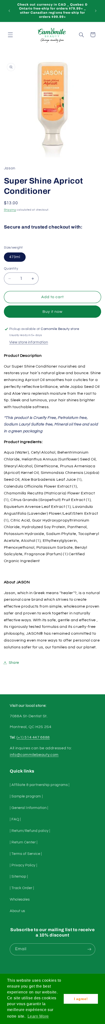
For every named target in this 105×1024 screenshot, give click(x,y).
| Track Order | (22, 888)
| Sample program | (26, 796)
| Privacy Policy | (23, 865)
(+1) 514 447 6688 (33, 737)
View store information (28, 342)
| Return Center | (24, 842)
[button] (10, 34)
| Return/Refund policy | (30, 831)
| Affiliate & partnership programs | (40, 785)
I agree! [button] (81, 999)
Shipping (10, 209)
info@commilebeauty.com (34, 755)
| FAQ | (15, 819)
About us (17, 911)
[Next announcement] (95, 10)
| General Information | (29, 808)
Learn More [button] (38, 1016)
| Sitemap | (19, 876)
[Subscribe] (89, 949)
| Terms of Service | (26, 854)
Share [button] (14, 663)
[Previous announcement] (9, 10)
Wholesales (20, 899)
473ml (14, 257)
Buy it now (52, 312)
